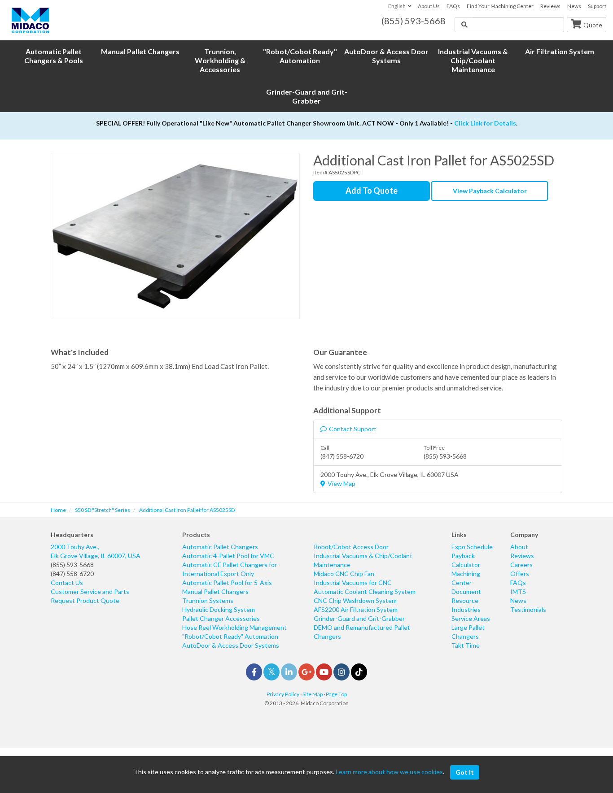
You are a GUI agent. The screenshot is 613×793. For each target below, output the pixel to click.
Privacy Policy (283, 694)
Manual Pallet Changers (215, 591)
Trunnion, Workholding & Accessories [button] (220, 60)
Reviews (550, 6)
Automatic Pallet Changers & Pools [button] (53, 56)
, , (95, 551)
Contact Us (67, 582)
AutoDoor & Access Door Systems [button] (386, 56)
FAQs (453, 6)
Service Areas (470, 618)
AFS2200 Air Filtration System (356, 609)
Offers (519, 573)
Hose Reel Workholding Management (234, 627)
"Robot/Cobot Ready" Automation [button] (300, 56)
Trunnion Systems (207, 600)
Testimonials (528, 609)
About (519, 546)
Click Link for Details (485, 123)
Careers (521, 564)
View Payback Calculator (490, 191)
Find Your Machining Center (500, 6)
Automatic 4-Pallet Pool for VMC (228, 555)
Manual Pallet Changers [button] (140, 51)
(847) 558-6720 (72, 573)
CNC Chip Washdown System (355, 600)
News (574, 6)
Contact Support (353, 429)
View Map (341, 483)
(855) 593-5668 (72, 564)
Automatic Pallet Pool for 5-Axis (227, 582)
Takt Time (465, 645)
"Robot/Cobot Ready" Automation (230, 636)
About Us (429, 6)
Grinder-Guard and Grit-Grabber (359, 618)
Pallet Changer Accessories (221, 618)
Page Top (336, 694)
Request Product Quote (85, 600)
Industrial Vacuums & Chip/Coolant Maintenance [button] (473, 60)
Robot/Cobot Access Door (351, 546)
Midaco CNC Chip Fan (344, 573)
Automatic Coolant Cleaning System (365, 591)
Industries (466, 609)
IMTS (518, 591)
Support (597, 6)
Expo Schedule (472, 546)
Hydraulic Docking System (218, 609)
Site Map (312, 694)
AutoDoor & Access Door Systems (230, 645)
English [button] (397, 6)
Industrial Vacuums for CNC (353, 582)
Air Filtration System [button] (559, 51)
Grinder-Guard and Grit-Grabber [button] (306, 96)
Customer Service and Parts (90, 591)
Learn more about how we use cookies (389, 772)
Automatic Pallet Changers (220, 546)
